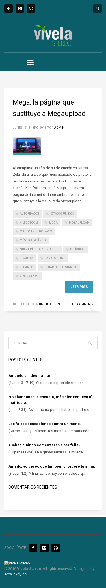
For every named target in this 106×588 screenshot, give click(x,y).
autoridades (29, 213)
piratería (26, 258)
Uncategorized (51, 304)
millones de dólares (36, 231)
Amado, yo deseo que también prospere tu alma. (51, 466)
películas (77, 249)
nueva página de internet (39, 249)
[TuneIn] (31, 8)
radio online (55, 258)
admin (59, 128)
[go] (90, 343)
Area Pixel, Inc (15, 574)
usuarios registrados (61, 267)
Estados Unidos (62, 213)
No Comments (82, 304)
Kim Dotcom (29, 222)
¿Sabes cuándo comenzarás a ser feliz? (44, 445)
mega (53, 222)
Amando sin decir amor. (29, 375)
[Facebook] (8, 8)
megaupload (79, 222)
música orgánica (33, 240)
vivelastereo (30, 275)
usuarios (26, 267)
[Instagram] (20, 8)
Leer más (79, 287)
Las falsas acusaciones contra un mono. (44, 424)
